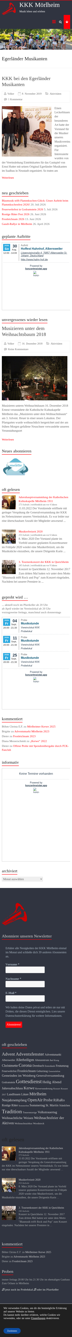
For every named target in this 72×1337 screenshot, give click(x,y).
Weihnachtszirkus (23, 1123)
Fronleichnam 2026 (13, 219)
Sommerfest (24, 1106)
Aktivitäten (55, 93)
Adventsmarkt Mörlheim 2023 (31, 731)
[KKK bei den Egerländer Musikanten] (27, 108)
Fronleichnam (26, 1071)
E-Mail (11, 993)
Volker (10, 93)
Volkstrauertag (47, 1112)
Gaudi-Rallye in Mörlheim (17, 223)
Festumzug (62, 1065)
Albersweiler (8, 1060)
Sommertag (37, 1105)
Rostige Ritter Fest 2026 (16, 214)
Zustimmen (12, 1331)
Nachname (13, 978)
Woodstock (38, 1123)
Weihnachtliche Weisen (17, 1118)
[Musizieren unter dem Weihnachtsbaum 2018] (35, 357)
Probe (48, 1100)
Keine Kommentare (18, 349)
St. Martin (52, 1105)
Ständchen (64, 1105)
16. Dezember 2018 (32, 343)
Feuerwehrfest (9, 1071)
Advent (8, 1054)
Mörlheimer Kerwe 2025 (41, 726)
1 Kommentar (15, 99)
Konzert (56, 1089)
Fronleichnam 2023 (24, 736)
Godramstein (8, 1082)
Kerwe (29, 1088)
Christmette (10, 1066)
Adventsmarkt (53, 1054)
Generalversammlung (50, 1075)
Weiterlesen (8, 177)
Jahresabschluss (12, 1088)
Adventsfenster (30, 1053)
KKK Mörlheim (39, 4)
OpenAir (35, 1100)
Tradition (12, 1111)
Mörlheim (37, 1094)
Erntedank (50, 1066)
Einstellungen (38, 1318)
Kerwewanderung (44, 1088)
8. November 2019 (32, 93)
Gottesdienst (29, 1081)
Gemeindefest (54, 1071)
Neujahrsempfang (14, 1100)
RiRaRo (59, 1100)
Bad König (54, 1060)
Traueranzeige (30, 1112)
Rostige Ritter (10, 1105)
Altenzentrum (42, 1060)
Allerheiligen (25, 1060)
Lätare (25, 1094)
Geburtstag (42, 1071)
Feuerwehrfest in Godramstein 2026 (22, 209)
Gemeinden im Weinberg (18, 1075)
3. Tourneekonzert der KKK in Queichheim (44, 561)
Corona (25, 1065)
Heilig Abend (51, 1082)
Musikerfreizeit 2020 (31, 531)
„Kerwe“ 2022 (38, 741)
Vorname (12, 964)
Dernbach (38, 1065)
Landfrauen (13, 1094)
